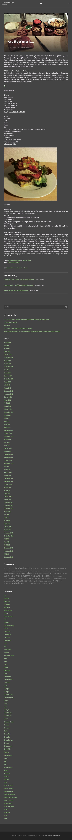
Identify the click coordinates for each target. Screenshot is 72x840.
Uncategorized (8, 755)
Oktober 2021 (8, 409)
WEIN (5, 782)
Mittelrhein (7, 670)
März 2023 (7, 385)
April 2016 (7, 545)
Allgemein (7, 601)
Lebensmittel (9, 268)
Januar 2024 (7, 373)
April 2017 (7, 521)
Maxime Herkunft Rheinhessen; (31, 571)
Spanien (6, 743)
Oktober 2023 (8, 376)
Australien (8, 569)
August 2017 (7, 512)
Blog (5, 619)
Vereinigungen (8, 767)
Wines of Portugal (39, 584)
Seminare (6, 728)
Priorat (44, 571)
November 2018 (8, 481)
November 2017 (8, 506)
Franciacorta (7, 649)
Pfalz (5, 685)
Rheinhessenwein (9, 573)
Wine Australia (8, 803)
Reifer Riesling (48, 571)
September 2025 (8, 358)
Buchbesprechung (9, 625)
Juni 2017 (6, 515)
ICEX (5, 661)
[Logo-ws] (8, 3)
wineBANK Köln (31, 584)
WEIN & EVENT (62, 574)
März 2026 (7, 352)
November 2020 (8, 430)
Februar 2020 (8, 448)
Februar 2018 (8, 497)
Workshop (7, 812)
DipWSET (60, 569)
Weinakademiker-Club (8, 581)
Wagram (6, 779)
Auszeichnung (8, 610)
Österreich (7, 682)
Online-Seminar (8, 679)
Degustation (7, 640)
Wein (56, 574)
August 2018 (7, 487)
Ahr (4, 568)
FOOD (5, 571)
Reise (5, 707)
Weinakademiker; (20, 580)
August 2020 (7, 439)
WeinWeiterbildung (8, 584)
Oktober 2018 (8, 484)
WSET (51, 583)
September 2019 (8, 463)
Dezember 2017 (8, 503)
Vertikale (53, 573)
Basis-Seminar (8, 616)
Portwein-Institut (8, 695)
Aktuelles (6, 598)
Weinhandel (44, 581)
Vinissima (7, 773)
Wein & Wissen (23, 576)
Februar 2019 (8, 472)
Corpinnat (7, 637)
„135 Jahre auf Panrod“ (10, 322)
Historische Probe (10, 571)
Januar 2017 (7, 530)
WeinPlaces (50, 581)
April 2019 (7, 469)
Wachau (6, 776)
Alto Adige (7, 604)
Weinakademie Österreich (61, 578)
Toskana (6, 752)
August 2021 (7, 415)
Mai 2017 (6, 518)
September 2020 (8, 436)
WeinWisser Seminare (10, 797)
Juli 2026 (6, 346)
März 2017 (7, 524)
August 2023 (7, 382)
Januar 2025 (7, 364)
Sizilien (6, 731)
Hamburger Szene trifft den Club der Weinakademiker (19, 280)
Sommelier (16, 268)
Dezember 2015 (8, 548)
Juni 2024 (6, 370)
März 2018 (7, 494)
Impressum (48, 836)
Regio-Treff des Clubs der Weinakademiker (16, 290)
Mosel (5, 673)
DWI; (64, 569)
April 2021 (7, 424)
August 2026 (7, 343)
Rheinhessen (58, 571)
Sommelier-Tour (8, 740)
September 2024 (8, 367)
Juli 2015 (6, 554)
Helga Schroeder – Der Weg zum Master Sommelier (18, 285)
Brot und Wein (26, 260)
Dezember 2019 (8, 454)
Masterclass (23, 571)
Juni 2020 (6, 442)
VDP (49, 573)
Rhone (6, 719)
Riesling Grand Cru (17, 573)
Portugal (6, 689)
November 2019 (8, 457)
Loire (5, 664)
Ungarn (6, 758)
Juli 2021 (6, 418)
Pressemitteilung (8, 698)
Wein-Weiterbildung (40, 576)
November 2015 (8, 551)
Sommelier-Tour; (34, 573)
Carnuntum (7, 631)
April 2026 (7, 349)
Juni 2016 (6, 542)
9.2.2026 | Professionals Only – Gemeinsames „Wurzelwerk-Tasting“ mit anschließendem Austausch (32, 331)
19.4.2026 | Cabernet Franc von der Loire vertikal (18, 328)
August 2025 (7, 361)
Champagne (7, 634)
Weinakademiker (9, 791)
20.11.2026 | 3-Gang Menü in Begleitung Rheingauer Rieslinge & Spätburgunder (27, 319)
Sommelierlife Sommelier (42, 573)
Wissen (6, 809)
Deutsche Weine (53, 569)
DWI (5, 643)
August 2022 (7, 400)
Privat (5, 704)
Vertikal (6, 770)
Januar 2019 (7, 475)
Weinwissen (17, 583)
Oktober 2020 (8, 433)
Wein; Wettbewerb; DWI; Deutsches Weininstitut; (44, 578)
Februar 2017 (8, 527)
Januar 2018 (7, 500)
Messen (6, 667)
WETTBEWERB (8, 800)
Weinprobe (57, 580)
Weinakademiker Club (35, 581)
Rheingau (53, 571)
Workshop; (45, 584)
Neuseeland (7, 676)
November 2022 (8, 394)
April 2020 (7, 445)
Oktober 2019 (8, 460)
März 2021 (7, 427)
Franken (6, 652)
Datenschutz (56, 836)
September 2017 (8, 509)
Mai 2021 (6, 421)
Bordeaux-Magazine (14, 260)
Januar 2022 (7, 406)
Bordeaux (6, 622)
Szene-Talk (7, 749)
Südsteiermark (8, 746)
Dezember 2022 (8, 391)
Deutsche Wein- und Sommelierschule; (40, 569)
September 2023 (8, 379)
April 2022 (7, 403)
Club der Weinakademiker (21, 568)
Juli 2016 (6, 539)
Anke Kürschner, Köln (14, 262)
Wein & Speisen (24, 268)
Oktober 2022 (8, 397)
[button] (41, 3)
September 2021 (8, 412)
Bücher (6, 628)
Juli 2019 (6, 466)
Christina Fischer (24, 47)
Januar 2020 (7, 451)
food (5, 646)
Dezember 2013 (8, 557)
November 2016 (8, 533)
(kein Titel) (7, 325)
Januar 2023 (7, 388)
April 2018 (7, 490)
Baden (6, 613)
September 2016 (8, 536)
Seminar (6, 725)
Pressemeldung (39, 571)
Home (5, 658)
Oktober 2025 (8, 355)
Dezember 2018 (8, 478)
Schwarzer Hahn (8, 722)
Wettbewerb (25, 584)
